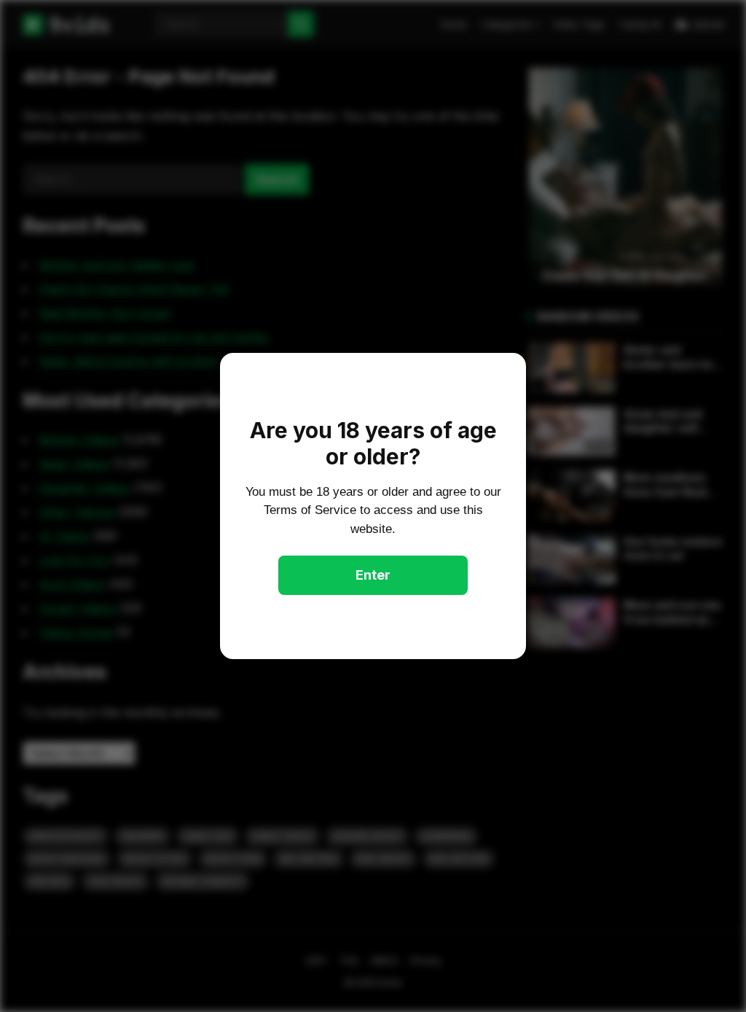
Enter (373, 575)
